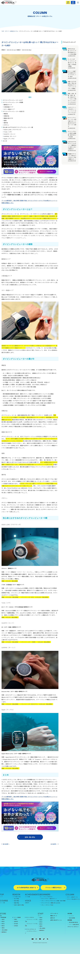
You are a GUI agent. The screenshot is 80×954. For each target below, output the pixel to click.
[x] (47, 939)
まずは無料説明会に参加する (26, 887)
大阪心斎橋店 (4, 930)
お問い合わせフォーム (56, 920)
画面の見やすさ (8, 118)
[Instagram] (36, 939)
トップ (1, 896)
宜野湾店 (16, 921)
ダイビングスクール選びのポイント (49, 898)
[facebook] (40, 939)
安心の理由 (16, 898)
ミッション (71, 915)
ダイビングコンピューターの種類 (13, 102)
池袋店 (3, 919)
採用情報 (70, 920)
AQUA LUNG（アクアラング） (13, 129)
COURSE (4, 900)
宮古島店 (16, 923)
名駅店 (3, 927)
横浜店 (3, 925)
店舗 (1, 915)
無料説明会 (73, 2)
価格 (5, 120)
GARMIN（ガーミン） (10, 136)
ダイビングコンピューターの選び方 (13, 111)
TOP (3, 31)
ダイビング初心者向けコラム (73, 899)
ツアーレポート (54, 913)
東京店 (3, 923)
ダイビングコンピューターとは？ (13, 100)
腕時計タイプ (8, 105)
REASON (16, 894)
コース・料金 (2, 902)
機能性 (6, 114)
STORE (3, 913)
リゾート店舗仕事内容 (74, 924)
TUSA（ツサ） (8, 132)
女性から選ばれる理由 (19, 905)
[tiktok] (43, 939)
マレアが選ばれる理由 (16, 896)
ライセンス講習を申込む (53, 887)
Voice (28, 900)
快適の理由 (16, 902)
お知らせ (52, 918)
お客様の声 (27, 902)
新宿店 (3, 921)
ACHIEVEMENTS (32, 894)
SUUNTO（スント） (10, 134)
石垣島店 (16, 925)
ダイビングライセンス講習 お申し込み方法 (50, 902)
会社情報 (70, 913)
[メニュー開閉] (78, 2)
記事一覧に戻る (30, 837)
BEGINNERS (45, 894)
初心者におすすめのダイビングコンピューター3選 (18, 127)
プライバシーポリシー (73, 926)
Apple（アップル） (9, 139)
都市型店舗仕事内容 (73, 922)
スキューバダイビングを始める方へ (46, 896)
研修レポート (53, 915)
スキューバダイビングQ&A (47, 905)
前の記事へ (6, 844)
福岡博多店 (4, 932)
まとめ (5, 141)
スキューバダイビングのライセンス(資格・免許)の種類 (53, 900)
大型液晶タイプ (8, 107)
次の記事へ (54, 844)
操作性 (6, 123)
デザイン (6, 125)
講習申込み (68, 2)
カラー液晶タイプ (9, 109)
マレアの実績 (27, 896)
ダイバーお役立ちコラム (11, 31)
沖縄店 (15, 919)
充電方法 (6, 116)
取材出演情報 (72, 918)
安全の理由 (16, 900)
